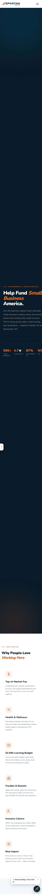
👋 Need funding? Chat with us (23, 881)
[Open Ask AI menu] (2, 447)
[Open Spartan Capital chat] (37, 889)
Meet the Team (28, 337)
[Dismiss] (38, 880)
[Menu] (37, 4)
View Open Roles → (11, 337)
